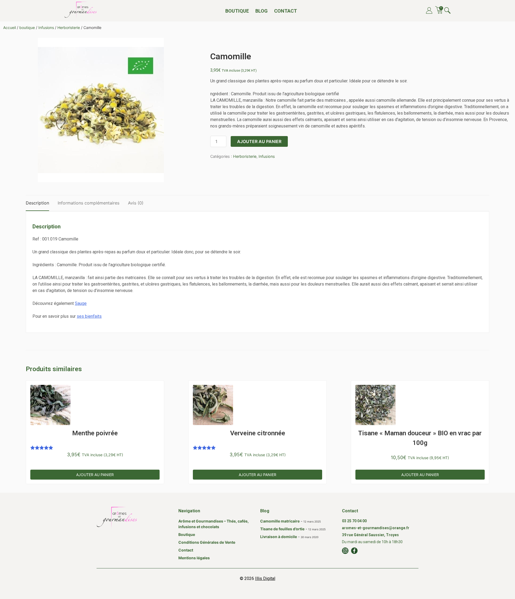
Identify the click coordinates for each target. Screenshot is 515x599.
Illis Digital (265, 578)
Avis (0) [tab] (136, 203)
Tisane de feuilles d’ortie (282, 529)
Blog (261, 11)
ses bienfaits (89, 316)
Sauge (81, 303)
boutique (27, 27)
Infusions (46, 27)
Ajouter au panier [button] (95, 474)
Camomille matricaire (280, 521)
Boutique (237, 11)
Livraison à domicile (278, 536)
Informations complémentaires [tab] (88, 203)
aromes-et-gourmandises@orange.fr (375, 528)
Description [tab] (37, 203)
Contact (285, 11)
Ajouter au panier (259, 141)
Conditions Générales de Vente (206, 542)
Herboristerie (68, 27)
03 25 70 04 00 (354, 521)
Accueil (9, 27)
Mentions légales (194, 558)
